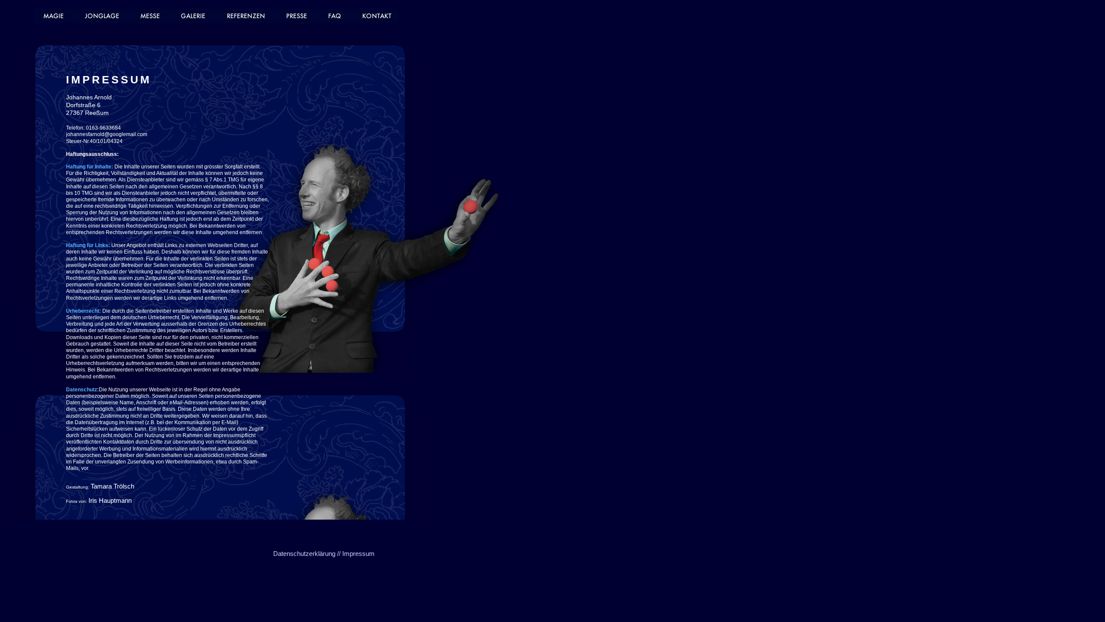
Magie (55, 16)
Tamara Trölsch (112, 486)
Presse (296, 16)
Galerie (194, 16)
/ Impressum (357, 553)
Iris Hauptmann (110, 500)
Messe (150, 16)
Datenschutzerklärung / (306, 553)
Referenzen (246, 16)
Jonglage (104, 16)
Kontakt (375, 16)
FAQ (335, 16)
